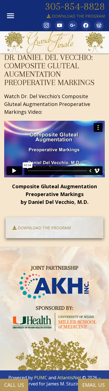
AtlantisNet (69, 378)
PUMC (40, 378)
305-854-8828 (75, 6)
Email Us (93, 385)
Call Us (14, 385)
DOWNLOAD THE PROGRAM (78, 16)
